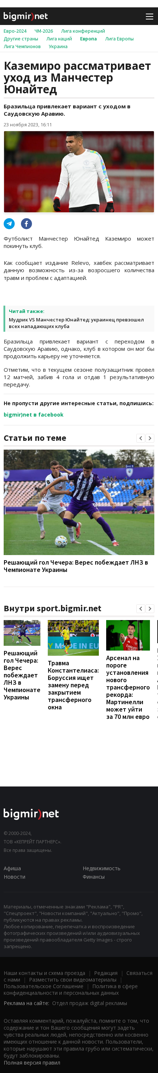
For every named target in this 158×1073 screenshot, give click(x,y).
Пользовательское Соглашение (43, 986)
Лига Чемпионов (22, 46)
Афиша (12, 868)
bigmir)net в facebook (34, 414)
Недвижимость (102, 868)
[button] (140, 438)
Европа (88, 38)
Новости (14, 876)
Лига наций (59, 38)
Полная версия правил (32, 1062)
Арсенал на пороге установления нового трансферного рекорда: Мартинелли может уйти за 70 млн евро (128, 687)
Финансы (94, 876)
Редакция (106, 972)
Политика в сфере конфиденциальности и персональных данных (71, 989)
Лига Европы (119, 38)
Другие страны (21, 38)
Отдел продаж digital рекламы (89, 1003)
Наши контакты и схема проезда (44, 972)
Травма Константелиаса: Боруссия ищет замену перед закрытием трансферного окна (73, 685)
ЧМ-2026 (44, 31)
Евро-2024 (15, 31)
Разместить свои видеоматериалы (72, 979)
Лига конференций (83, 31)
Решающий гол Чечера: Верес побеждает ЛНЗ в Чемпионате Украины (76, 566)
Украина (58, 46)
